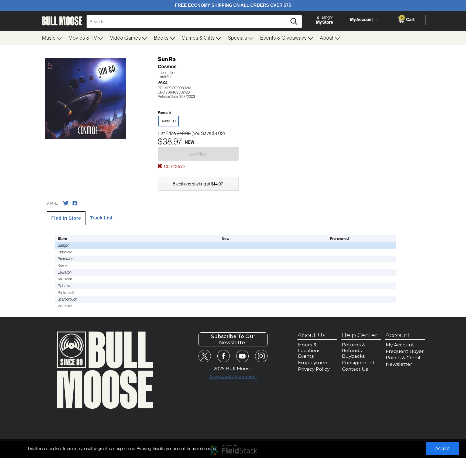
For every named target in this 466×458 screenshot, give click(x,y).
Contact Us (355, 369)
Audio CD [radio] (169, 121)
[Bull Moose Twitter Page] (204, 356)
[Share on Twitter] (65, 203)
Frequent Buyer (405, 351)
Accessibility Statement (233, 376)
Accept (442, 448)
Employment (313, 362)
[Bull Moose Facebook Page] (223, 356)
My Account (361, 19)
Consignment (358, 362)
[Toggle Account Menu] (377, 20)
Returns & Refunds (353, 347)
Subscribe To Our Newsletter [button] (233, 339)
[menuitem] (52, 38)
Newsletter (399, 364)
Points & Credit (403, 357)
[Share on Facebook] (75, 203)
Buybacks (353, 356)
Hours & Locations (309, 347)
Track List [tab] (101, 218)
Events (306, 356)
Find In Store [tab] (66, 218)
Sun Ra (167, 59)
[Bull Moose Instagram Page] (261, 356)
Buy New (198, 154)
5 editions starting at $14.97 (198, 184)
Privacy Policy (314, 369)
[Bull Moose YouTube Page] (242, 356)
